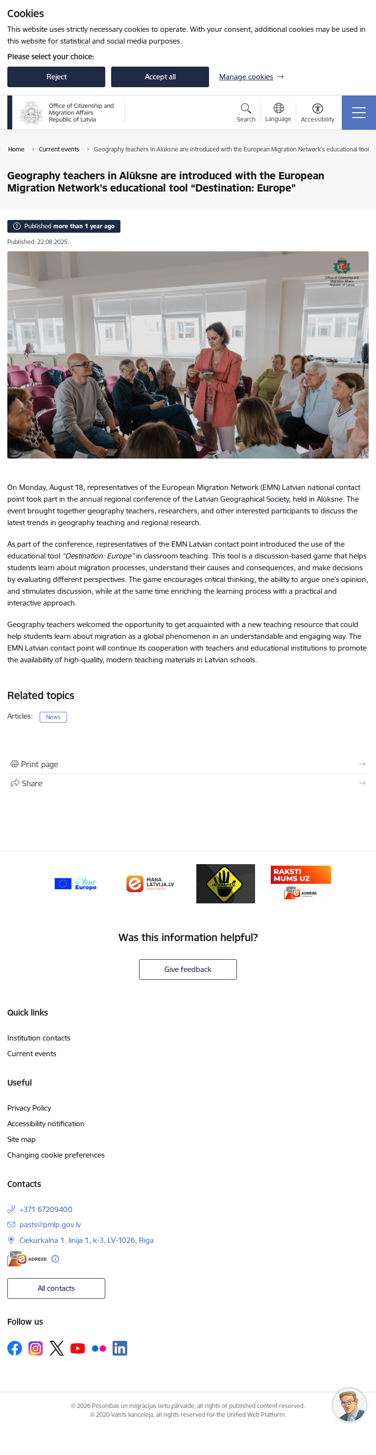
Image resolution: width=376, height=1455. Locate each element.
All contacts (56, 1288)
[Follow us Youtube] (77, 1348)
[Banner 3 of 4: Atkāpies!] (225, 883)
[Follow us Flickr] (99, 1348)
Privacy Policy (29, 1108)
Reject (57, 76)
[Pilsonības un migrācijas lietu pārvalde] (67, 112)
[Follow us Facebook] (14, 1348)
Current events (31, 1053)
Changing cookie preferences (56, 1155)
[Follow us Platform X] (56, 1348)
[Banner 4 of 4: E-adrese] (301, 883)
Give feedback (188, 969)
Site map (21, 1139)
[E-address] (27, 1259)
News (53, 717)
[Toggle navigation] (359, 113)
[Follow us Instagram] (35, 1348)
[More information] (55, 1258)
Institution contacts (38, 1038)
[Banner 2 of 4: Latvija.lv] (150, 883)
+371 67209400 (46, 1209)
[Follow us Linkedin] (120, 1348)
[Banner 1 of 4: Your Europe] (75, 883)
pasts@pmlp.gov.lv (50, 1224)
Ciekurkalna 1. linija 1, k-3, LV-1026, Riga (87, 1240)
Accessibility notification (46, 1123)
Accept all (160, 76)
